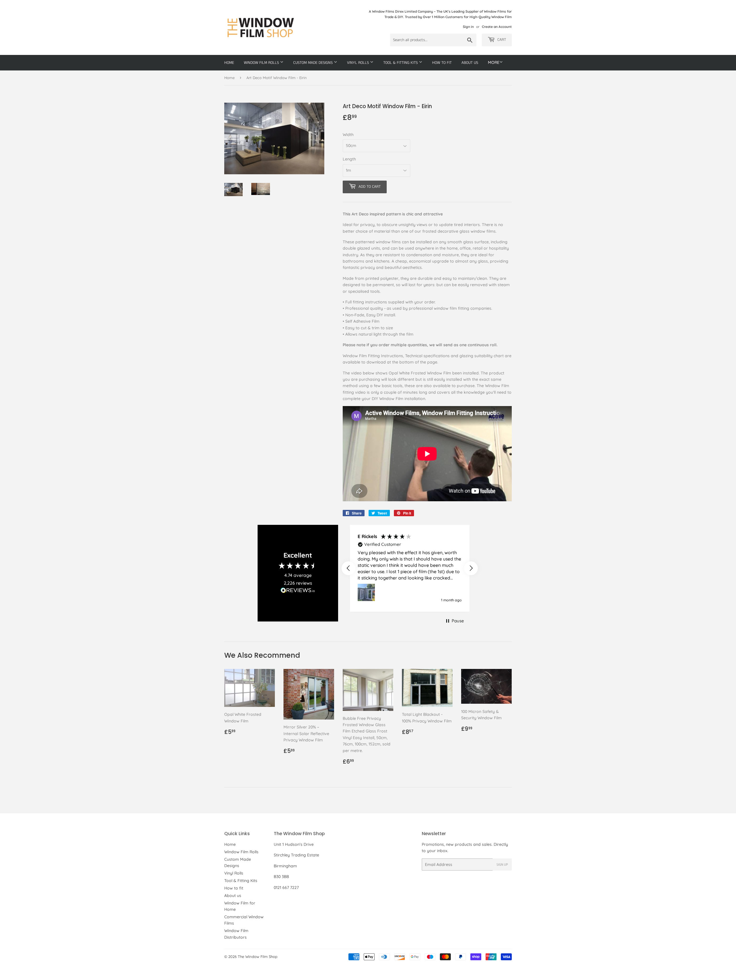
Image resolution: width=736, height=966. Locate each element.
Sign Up (502, 864)
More (493, 62)
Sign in (468, 26)
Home (229, 63)
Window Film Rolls (262, 63)
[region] (409, 568)
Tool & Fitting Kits (401, 63)
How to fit (442, 63)
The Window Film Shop (257, 956)
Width (348, 134)
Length (349, 159)
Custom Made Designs (313, 63)
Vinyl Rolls (358, 63)
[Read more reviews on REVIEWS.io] (298, 592)
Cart (501, 40)
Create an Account (497, 26)
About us (469, 63)
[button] (348, 568)
